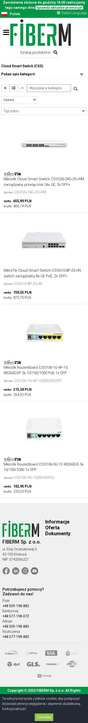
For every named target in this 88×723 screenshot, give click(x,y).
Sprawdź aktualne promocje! (59, 8)
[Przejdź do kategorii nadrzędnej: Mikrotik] (5, 88)
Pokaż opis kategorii (18, 74)
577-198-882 (19, 637)
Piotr (6, 601)
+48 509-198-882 (15, 606)
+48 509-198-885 (15, 626)
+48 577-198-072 (15, 616)
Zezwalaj (44, 717)
